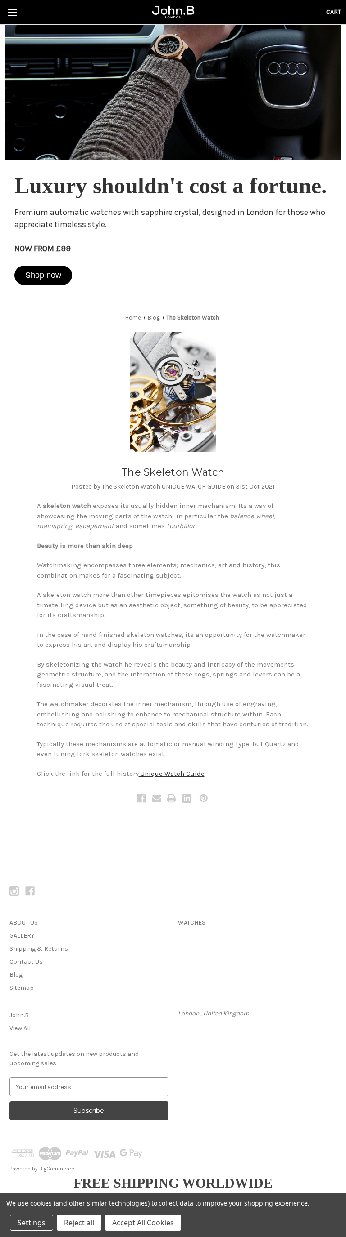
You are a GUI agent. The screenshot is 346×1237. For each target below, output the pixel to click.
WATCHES (191, 922)
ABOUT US (23, 922)
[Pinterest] (203, 798)
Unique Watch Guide (172, 774)
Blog (16, 975)
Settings (32, 1223)
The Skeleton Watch (173, 472)
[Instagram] (14, 891)
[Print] (171, 798)
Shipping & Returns (38, 948)
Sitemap (21, 988)
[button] (43, 275)
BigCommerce (56, 1169)
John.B (19, 1015)
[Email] (156, 798)
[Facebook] (141, 798)
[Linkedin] (186, 798)
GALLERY (21, 935)
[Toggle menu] (12, 12)
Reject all (79, 1223)
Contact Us (26, 962)
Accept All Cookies (143, 1223)
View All (20, 1028)
